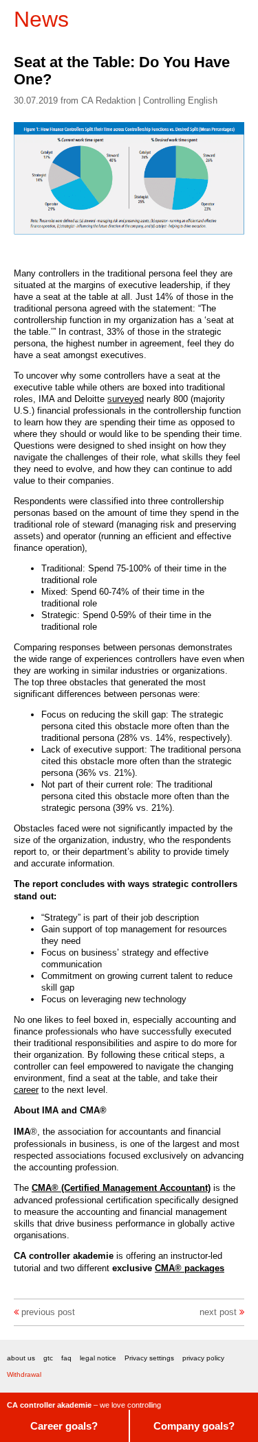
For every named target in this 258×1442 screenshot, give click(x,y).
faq (66, 1358)
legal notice (98, 1358)
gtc (48, 1358)
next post (218, 1312)
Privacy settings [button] (149, 1358)
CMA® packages (189, 1268)
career (26, 1090)
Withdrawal (24, 1374)
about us (21, 1358)
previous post (48, 1312)
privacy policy (203, 1358)
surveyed (125, 399)
